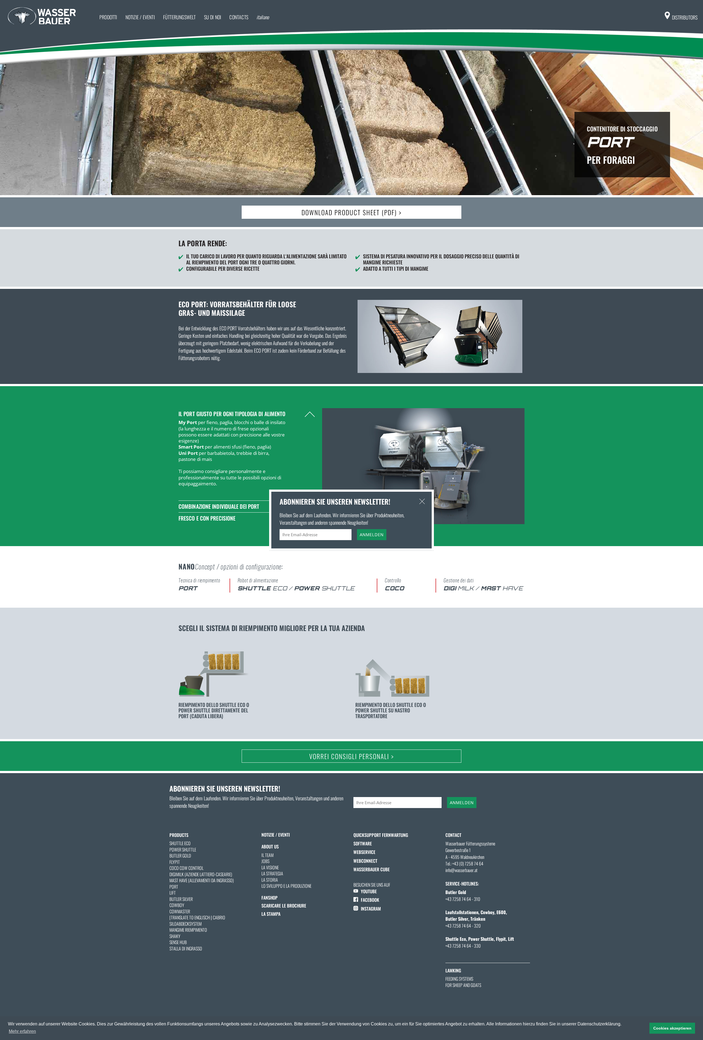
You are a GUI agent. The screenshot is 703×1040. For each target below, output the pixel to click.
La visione (270, 867)
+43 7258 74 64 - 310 (462, 899)
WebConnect (365, 861)
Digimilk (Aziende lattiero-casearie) (200, 874)
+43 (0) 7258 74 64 (467, 863)
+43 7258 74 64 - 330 (463, 945)
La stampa (270, 914)
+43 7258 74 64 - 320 (463, 925)
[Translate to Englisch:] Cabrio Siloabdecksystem (197, 920)
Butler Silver (181, 899)
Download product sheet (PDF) (351, 212)
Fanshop (269, 897)
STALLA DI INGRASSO (185, 948)
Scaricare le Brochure (283, 905)
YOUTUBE (369, 891)
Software (362, 843)
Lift (172, 892)
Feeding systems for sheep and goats (463, 981)
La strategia (272, 873)
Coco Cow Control (186, 868)
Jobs (265, 861)
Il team (267, 855)
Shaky (174, 936)
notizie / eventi (275, 834)
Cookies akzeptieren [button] (672, 1028)
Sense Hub (178, 942)
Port (173, 886)
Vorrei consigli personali (351, 756)
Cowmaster (179, 911)
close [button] (422, 501)
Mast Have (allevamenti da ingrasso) (201, 880)
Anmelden (462, 802)
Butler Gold (180, 855)
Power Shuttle (182, 849)
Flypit (174, 862)
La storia (269, 879)
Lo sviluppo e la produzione (286, 886)
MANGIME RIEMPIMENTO (188, 929)
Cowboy (176, 905)
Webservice (364, 852)
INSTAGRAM (371, 908)
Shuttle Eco (180, 843)
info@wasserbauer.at (461, 870)
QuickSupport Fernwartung (380, 835)
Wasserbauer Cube (371, 869)
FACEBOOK (370, 900)
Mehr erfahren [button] (22, 1031)
